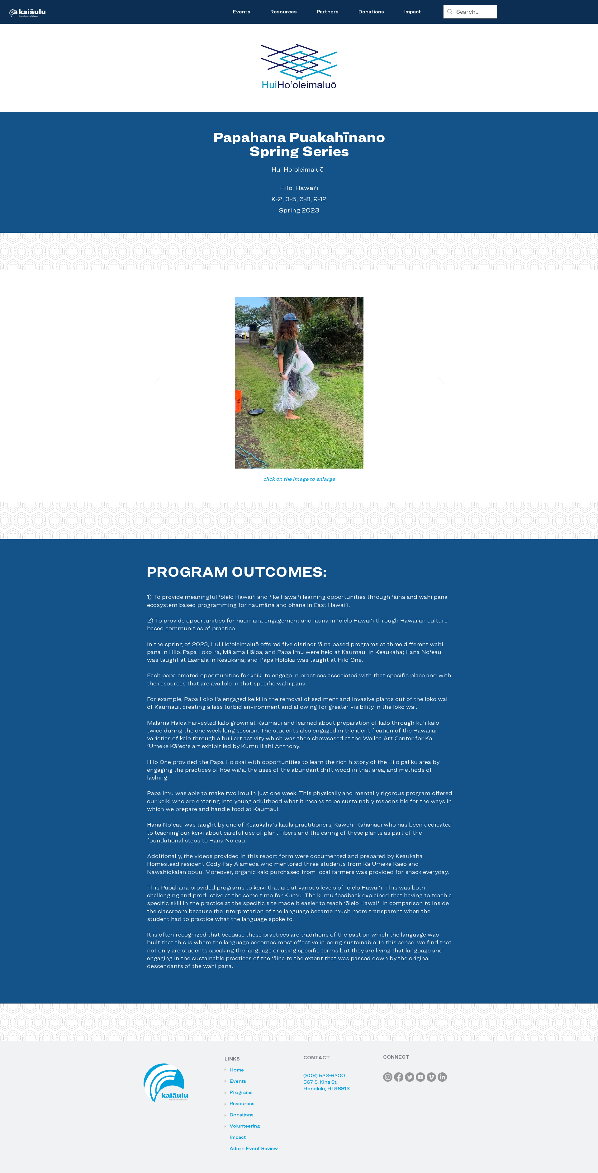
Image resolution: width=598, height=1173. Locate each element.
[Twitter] (409, 1077)
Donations (242, 1115)
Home (237, 1070)
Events (238, 1081)
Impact (238, 1137)
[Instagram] (387, 1077)
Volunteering (245, 1126)
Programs (241, 1092)
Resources (242, 1103)
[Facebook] (398, 1077)
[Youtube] (420, 1077)
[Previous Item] (157, 383)
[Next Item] (440, 383)
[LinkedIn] (442, 1077)
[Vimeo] (431, 1077)
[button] (283, 12)
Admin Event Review (249, 1148)
